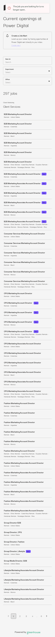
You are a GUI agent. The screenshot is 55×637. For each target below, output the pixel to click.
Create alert (16, 45)
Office (7, 79)
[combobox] (5, 72)
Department (9, 69)
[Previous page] (8, 616)
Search (8, 59)
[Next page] (46, 616)
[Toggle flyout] (49, 71)
